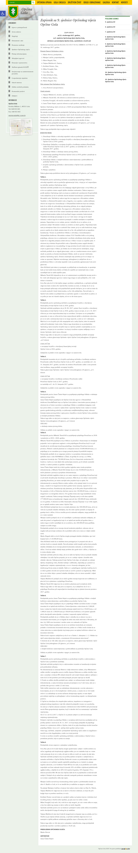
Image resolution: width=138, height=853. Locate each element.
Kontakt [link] (115, 2)
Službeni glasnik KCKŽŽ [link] (20, 67)
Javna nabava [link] (16, 32)
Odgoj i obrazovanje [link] (92, 2)
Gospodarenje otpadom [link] (19, 78)
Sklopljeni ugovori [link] (18, 58)
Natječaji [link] (15, 36)
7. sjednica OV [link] (110, 32)
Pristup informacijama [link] (19, 54)
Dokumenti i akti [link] (17, 41)
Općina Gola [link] (20, 12)
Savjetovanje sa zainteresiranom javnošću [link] (22, 73)
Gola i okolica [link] (60, 2)
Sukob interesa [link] (17, 82)
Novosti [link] (124, 2)
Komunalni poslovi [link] (18, 91)
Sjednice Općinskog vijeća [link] (21, 49)
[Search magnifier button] (33, 2)
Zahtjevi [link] (14, 96)
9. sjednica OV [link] (110, 22)
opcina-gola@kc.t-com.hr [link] (17, 115)
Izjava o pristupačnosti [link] (19, 27)
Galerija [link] (106, 2)
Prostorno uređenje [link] (18, 45)
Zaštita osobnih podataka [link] (20, 87)
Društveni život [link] (74, 2)
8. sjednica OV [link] (110, 27)
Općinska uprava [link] (44, 2)
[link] (3, 13)
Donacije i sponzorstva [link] (19, 63)
